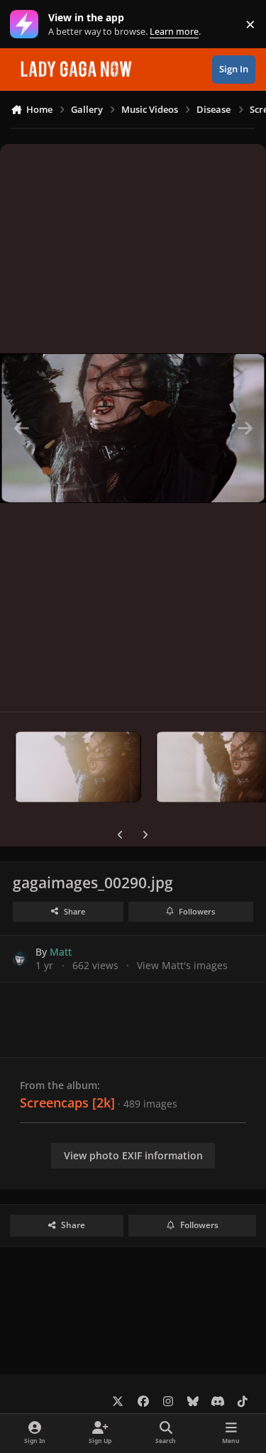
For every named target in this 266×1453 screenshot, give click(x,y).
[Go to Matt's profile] (20, 958)
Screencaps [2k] (67, 1102)
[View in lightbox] (133, 428)
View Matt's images (182, 965)
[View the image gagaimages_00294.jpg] (78, 766)
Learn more (27, 24)
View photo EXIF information (133, 1155)
